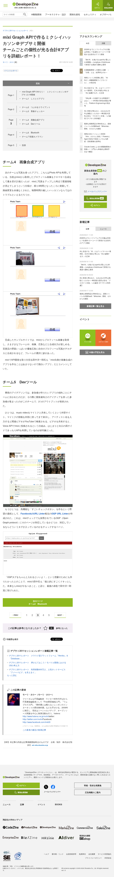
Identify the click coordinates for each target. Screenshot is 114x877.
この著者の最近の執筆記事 (34, 729)
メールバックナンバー (97, 191)
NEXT (59, 615)
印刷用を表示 (12, 639)
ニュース (103, 229)
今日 (87, 43)
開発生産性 (75, 14)
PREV (16, 615)
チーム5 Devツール (31, 123)
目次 (38, 83)
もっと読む (12, 675)
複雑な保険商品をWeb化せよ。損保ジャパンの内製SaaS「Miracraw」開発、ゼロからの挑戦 (97, 126)
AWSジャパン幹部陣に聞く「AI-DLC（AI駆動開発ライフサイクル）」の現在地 (96, 80)
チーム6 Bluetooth (30, 132)
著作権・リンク (57, 854)
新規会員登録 (96, 198)
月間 (103, 43)
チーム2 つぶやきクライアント (36, 107)
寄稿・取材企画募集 (92, 785)
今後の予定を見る (97, 352)
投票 (24, 145)
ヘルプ (46, 854)
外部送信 (108, 858)
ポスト (57, 70)
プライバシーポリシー (93, 858)
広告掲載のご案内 (93, 792)
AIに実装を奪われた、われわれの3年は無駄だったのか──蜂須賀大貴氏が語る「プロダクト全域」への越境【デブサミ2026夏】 (97, 114)
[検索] (24, 14)
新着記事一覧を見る (95, 306)
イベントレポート (11, 70)
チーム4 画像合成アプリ (33, 119)
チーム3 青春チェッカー (33, 111)
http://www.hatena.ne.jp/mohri (36, 716)
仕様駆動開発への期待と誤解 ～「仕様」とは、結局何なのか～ (96, 71)
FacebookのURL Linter (33, 513)
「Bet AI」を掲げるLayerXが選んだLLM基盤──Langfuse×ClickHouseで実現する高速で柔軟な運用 (97, 62)
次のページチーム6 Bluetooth (38, 602)
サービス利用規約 (104, 854)
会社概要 (91, 854)
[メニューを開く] (5, 5)
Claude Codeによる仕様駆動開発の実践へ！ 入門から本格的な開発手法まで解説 (97, 149)
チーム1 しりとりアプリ (33, 98)
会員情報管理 (71, 854)
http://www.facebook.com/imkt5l (36, 722)
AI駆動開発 (36, 14)
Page (11, 95)
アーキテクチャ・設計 (55, 14)
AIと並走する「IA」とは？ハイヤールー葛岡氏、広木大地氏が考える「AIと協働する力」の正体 (97, 90)
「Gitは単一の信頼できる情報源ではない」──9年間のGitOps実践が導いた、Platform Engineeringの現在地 (97, 102)
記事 (87, 229)
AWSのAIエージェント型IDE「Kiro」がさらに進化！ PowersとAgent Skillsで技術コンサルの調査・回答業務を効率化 (97, 137)
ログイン (97, 205)
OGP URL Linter (59, 513)
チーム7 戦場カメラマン (32, 136)
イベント (41, 804)
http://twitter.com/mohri (33, 719)
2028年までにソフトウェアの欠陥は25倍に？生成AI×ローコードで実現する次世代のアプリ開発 (97, 51)
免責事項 (82, 854)
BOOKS (58, 804)
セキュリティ (90, 14)
